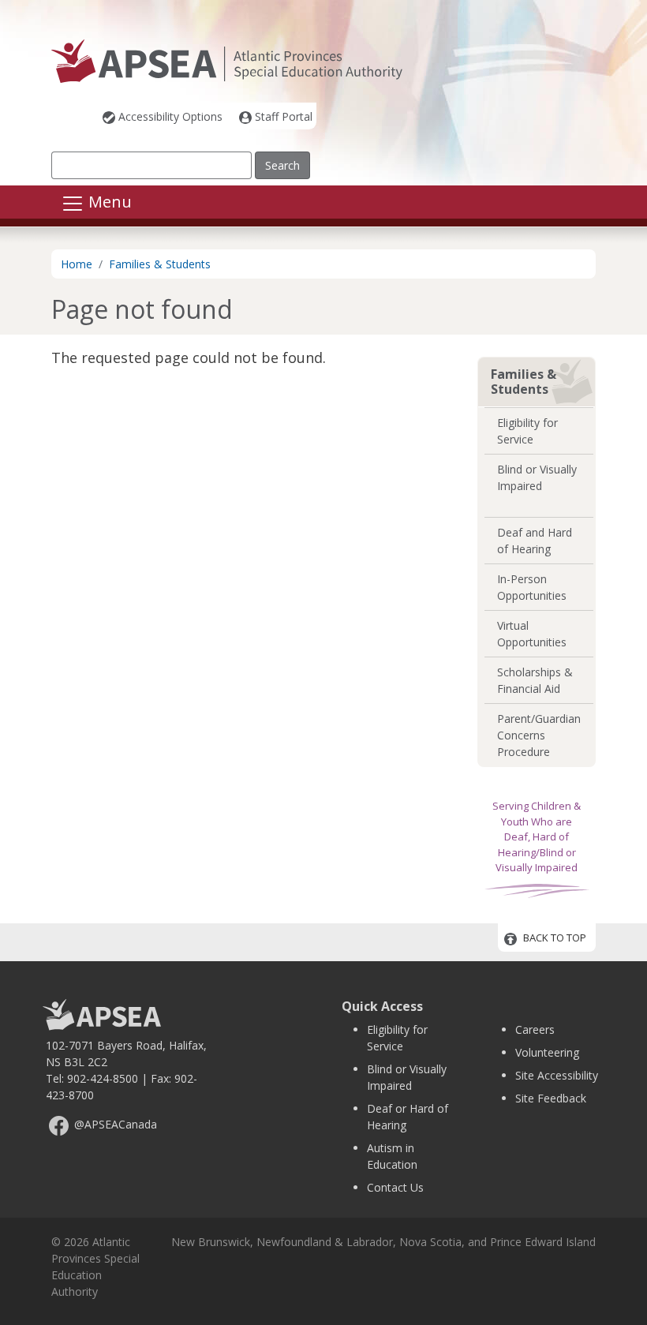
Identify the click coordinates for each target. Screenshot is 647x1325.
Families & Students (160, 263)
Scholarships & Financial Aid (535, 680)
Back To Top (554, 938)
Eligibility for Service (527, 431)
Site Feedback (550, 1098)
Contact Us (395, 1187)
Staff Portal (283, 116)
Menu (108, 202)
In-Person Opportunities (532, 587)
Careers (535, 1029)
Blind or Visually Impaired (537, 477)
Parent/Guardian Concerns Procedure (539, 735)
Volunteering (547, 1052)
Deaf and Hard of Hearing (534, 540)
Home (76, 263)
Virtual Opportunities (532, 633)
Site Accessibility (556, 1075)
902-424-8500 (102, 1078)
